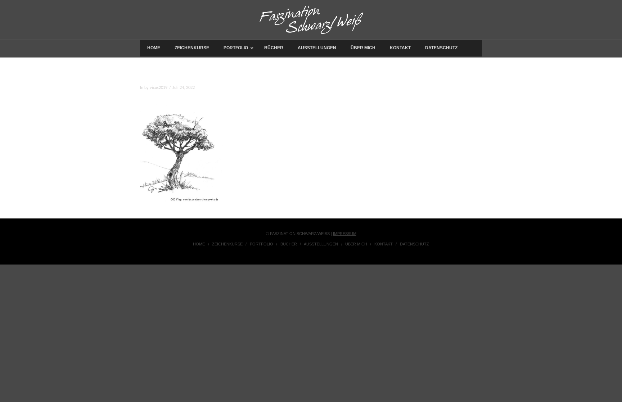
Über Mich (356, 244)
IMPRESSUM (344, 233)
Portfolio (261, 244)
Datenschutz (414, 244)
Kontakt (383, 244)
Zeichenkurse (227, 244)
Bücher (288, 244)
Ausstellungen (321, 244)
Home (199, 244)
